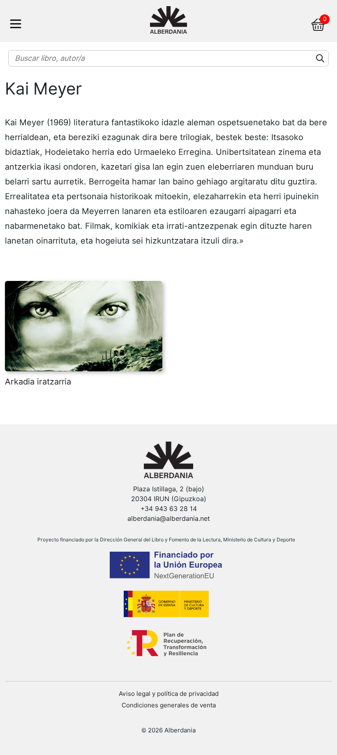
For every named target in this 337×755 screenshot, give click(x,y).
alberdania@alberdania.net (168, 519)
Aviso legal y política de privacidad (169, 693)
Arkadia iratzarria (38, 382)
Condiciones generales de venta (169, 705)
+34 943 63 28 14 (169, 509)
